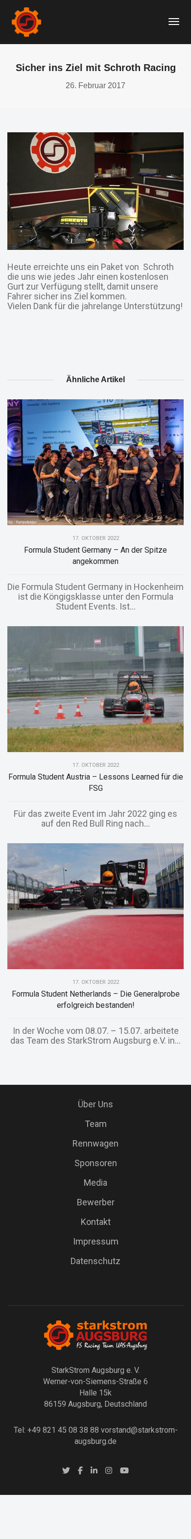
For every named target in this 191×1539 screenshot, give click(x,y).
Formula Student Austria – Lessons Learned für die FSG (95, 782)
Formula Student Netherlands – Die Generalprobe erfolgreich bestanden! (96, 999)
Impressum (96, 1241)
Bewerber (96, 1202)
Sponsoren (95, 1163)
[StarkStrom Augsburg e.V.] (26, 21)
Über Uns (95, 1104)
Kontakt (96, 1222)
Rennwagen (95, 1143)
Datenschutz (95, 1261)
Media (95, 1182)
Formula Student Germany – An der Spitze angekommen (95, 555)
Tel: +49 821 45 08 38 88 (56, 1430)
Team (96, 1124)
